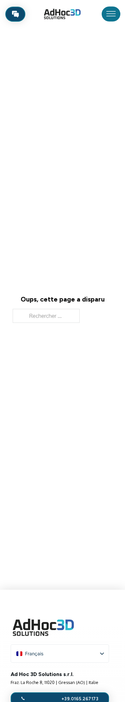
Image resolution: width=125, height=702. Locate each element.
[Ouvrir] (111, 14)
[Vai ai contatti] (15, 14)
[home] (61, 14)
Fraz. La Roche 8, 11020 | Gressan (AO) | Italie (54, 682)
